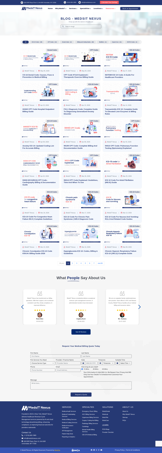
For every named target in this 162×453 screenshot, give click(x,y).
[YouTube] (101, 450)
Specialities (85, 8)
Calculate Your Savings (109, 2)
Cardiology (85, 426)
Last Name (85, 353)
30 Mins (95, 369)
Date (83, 360)
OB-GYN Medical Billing (89, 434)
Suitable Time (120, 360)
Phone (32, 367)
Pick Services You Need (38, 360)
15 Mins (86, 369)
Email (58, 367)
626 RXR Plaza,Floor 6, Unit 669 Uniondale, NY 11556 (40, 2)
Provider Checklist (108, 432)
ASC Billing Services (88, 414)
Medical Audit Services (69, 411)
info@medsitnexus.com (89, 2)
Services (72, 8)
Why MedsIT (60, 8)
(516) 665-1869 (71, 2)
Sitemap (125, 417)
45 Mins (105, 369)
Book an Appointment (130, 8)
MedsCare (105, 420)
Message (33, 380)
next (99, 263)
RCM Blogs (105, 429)
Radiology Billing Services (90, 423)
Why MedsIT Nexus (128, 414)
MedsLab (105, 414)
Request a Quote (81, 395)
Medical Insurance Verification (67, 426)
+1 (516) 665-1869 (30, 435)
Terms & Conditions (133, 450)
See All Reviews (81, 332)
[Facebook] (92, 450)
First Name (34, 353)
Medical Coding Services (69, 422)
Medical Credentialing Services (68, 415)
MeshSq (57, 450)
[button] (139, 307)
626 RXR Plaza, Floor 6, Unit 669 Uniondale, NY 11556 (34, 442)
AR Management (67, 430)
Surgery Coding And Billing (90, 420)
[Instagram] (99, 450)
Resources (110, 8)
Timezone (101, 360)
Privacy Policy (119, 450)
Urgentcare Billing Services (90, 417)
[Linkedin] (94, 450)
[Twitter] (96, 450)
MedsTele (105, 417)
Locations (98, 8)
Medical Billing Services (69, 419)
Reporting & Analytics (68, 437)
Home (50, 8)
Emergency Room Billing (89, 411)
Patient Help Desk (67, 434)
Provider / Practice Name (65, 360)
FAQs (124, 420)
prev (62, 263)
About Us (125, 411)
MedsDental (106, 411)
